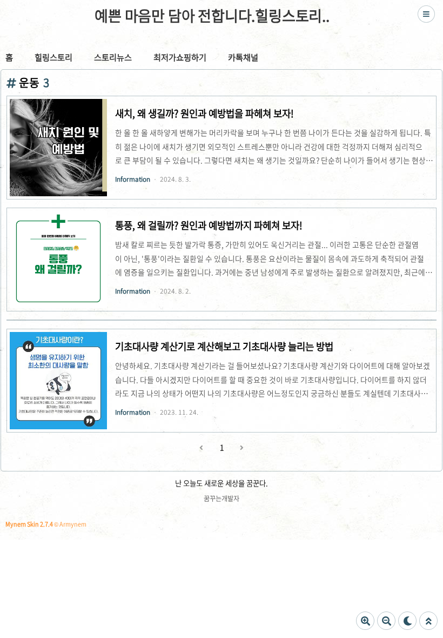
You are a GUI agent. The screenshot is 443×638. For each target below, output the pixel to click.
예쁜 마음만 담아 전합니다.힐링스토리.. (212, 15)
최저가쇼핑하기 (179, 57)
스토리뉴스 (113, 57)
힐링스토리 (53, 57)
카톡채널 (243, 57)
